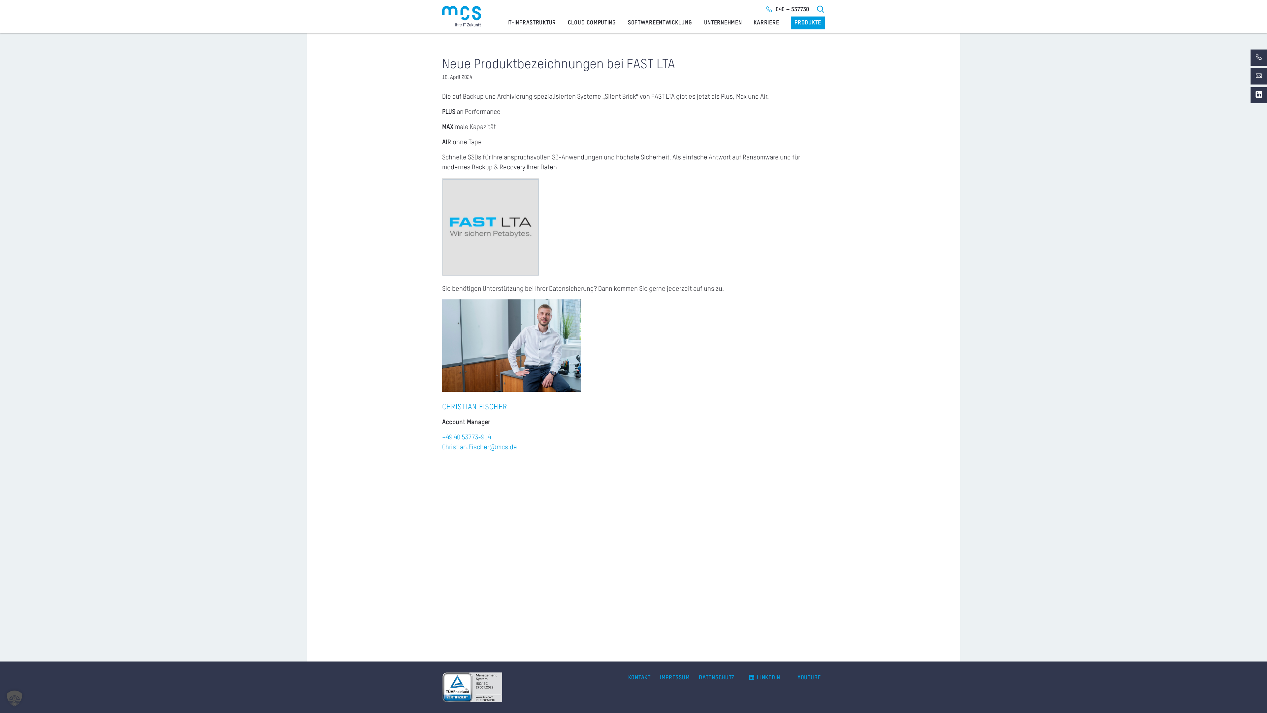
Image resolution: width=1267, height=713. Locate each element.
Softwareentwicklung (660, 23)
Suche (821, 9)
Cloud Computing (592, 23)
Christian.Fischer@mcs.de (479, 447)
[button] (14, 698)
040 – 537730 (792, 10)
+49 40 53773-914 (466, 437)
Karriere (766, 23)
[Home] (461, 16)
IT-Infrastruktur (531, 23)
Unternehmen (723, 23)
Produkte (808, 23)
